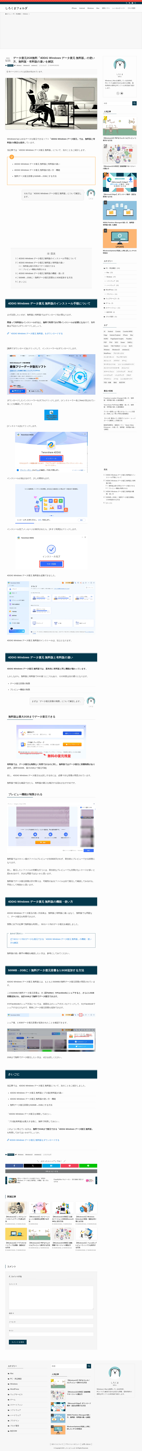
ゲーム (109, 303)
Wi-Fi (130, 346)
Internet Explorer (115, 335)
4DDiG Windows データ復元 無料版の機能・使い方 (41, 273)
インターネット (109, 357)
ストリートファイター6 (111, 368)
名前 (11, 1313)
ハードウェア (112, 285)
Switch (106, 346)
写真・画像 (107, 382)
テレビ (130, 371)
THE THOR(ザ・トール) (118, 346)
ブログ (128, 375)
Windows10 (26, 65)
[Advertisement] (71, 31)
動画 (115, 382)
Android (110, 331)
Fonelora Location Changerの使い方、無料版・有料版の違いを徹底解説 (119, 399)
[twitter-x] (126, 3)
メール (12, 1322)
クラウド (116, 360)
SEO (116, 342)
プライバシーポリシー (72, 1444)
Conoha (117, 331)
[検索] (135, 3)
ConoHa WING (127, 331)
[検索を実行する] (134, 103)
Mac (109, 272)
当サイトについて (57, 1444)
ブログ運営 (111, 317)
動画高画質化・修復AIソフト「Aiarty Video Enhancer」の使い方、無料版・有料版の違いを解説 (119, 427)
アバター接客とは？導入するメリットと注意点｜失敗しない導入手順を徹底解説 (119, 413)
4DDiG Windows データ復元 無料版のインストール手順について (47, 258)
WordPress (111, 290)
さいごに (23, 282)
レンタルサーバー (126, 379)
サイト (11, 1330)
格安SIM (110, 312)
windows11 (34, 65)
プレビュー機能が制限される (34, 269)
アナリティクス (119, 353)
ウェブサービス (112, 298)
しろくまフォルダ (16, 8)
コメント (13, 1284)
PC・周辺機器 (113, 268)
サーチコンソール (109, 364)
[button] (14, 1166)
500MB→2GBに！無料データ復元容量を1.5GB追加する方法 (46, 277)
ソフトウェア (42, 65)
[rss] (129, 3)
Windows (10, 65)
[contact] (132, 3)
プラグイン (111, 294)
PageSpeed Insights (117, 339)
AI (104, 331)
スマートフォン (113, 308)
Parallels (129, 339)
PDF (105, 342)
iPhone (125, 335)
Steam (123, 342)
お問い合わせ (86, 1444)
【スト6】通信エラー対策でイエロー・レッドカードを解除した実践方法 (120, 419)
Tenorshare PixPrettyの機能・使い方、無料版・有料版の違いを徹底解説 (119, 406)
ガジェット (107, 360)
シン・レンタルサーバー (126, 364)
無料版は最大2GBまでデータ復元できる (39, 266)
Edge (105, 335)
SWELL (129, 342)
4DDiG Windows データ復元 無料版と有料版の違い (41, 263)
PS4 (110, 342)
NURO (106, 339)
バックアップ (119, 375)
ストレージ (125, 368)
